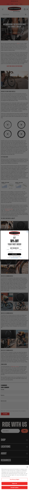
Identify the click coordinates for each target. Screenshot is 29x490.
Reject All (14, 483)
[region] (14, 477)
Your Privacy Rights (14, 479)
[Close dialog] (27, 231)
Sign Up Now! (14, 254)
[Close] (27, 467)
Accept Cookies (14, 487)
